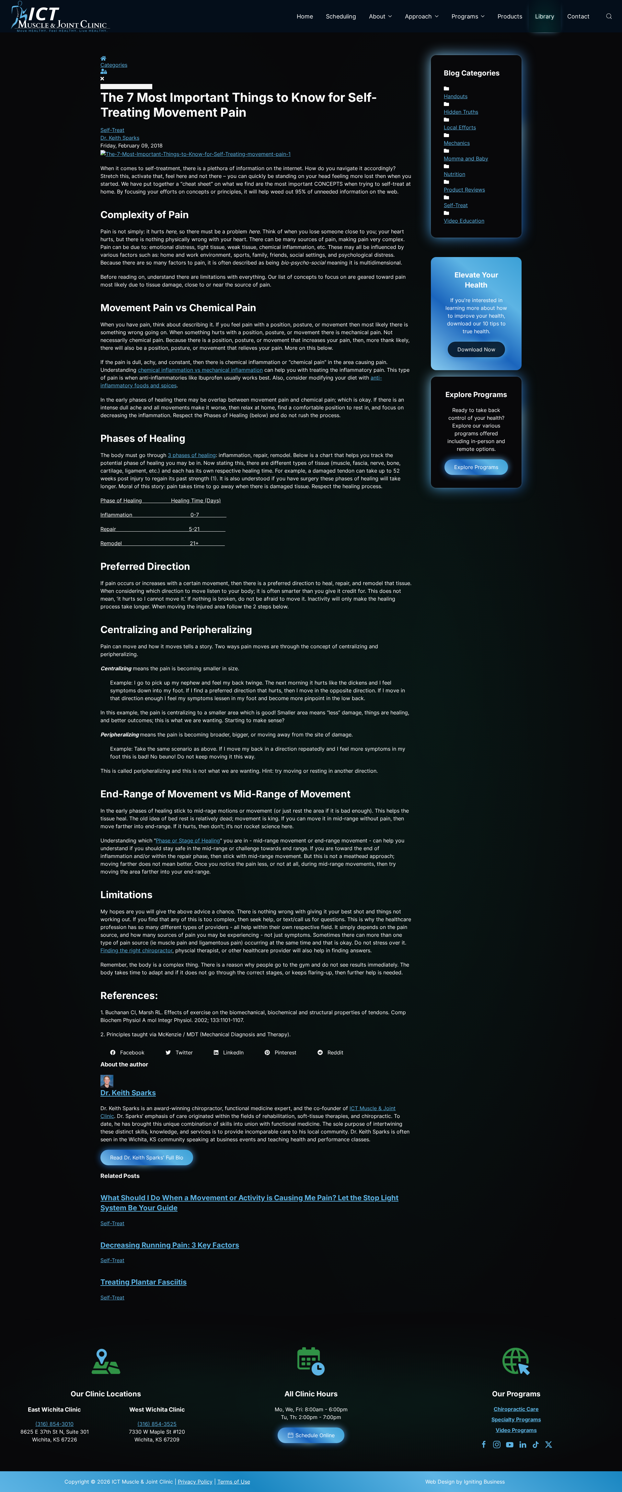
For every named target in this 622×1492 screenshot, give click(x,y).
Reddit (333, 1052)
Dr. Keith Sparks (119, 138)
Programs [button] (465, 16)
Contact (578, 16)
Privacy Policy (195, 1481)
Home (305, 16)
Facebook (129, 1052)
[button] (609, 16)
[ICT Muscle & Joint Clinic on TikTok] (536, 1444)
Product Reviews (464, 189)
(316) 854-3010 (54, 1424)
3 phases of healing (192, 455)
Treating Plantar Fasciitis (143, 1282)
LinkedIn (231, 1052)
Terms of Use (233, 1481)
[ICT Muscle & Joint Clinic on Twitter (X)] (549, 1444)
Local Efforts (460, 127)
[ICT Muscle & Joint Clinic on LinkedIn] (523, 1444)
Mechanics (457, 143)
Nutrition (454, 174)
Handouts (455, 96)
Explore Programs (476, 467)
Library (544, 16)
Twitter (182, 1052)
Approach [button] (418, 16)
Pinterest (283, 1052)
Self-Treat (112, 130)
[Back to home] (60, 16)
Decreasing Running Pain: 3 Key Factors (169, 1245)
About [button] (377, 16)
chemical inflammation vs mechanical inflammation (200, 370)
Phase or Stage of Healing (188, 840)
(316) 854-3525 (157, 1424)
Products (510, 16)
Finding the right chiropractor (136, 950)
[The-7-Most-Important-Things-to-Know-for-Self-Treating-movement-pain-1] (195, 153)
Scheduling (341, 16)
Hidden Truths (461, 112)
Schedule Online (315, 1435)
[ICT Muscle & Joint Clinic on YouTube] (510, 1444)
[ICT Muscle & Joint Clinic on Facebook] (484, 1444)
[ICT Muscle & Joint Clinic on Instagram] (497, 1444)
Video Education (464, 220)
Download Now (476, 349)
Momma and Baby (466, 158)
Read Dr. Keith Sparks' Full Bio (146, 1157)
